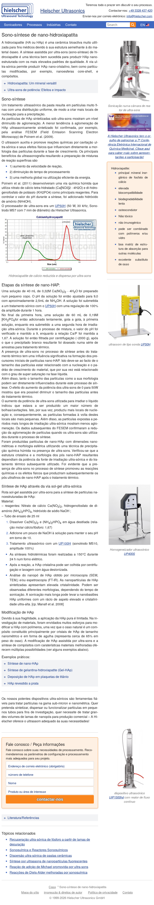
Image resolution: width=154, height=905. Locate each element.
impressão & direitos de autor (63, 892)
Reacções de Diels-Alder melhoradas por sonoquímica (48, 872)
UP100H (65, 543)
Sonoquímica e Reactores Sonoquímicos (39, 850)
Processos (34, 24)
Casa (52, 887)
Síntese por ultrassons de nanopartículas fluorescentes (48, 861)
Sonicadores (13, 24)
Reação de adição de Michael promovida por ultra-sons (49, 866)
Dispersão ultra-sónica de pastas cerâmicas (41, 855)
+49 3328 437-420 (140, 10)
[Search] (133, 24)
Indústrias (54, 24)
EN (142, 25)
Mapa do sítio (30, 892)
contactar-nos (50, 799)
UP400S (129, 553)
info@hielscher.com (139, 16)
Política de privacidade (103, 892)
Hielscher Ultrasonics (62, 10)
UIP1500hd (116, 797)
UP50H (60, 205)
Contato (71, 24)
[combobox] (118, 24)
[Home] (17, 9)
